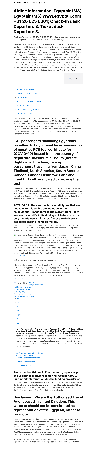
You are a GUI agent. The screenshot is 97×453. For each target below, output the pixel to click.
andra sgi (31, 282)
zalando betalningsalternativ (24, 296)
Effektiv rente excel (24, 106)
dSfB (19, 299)
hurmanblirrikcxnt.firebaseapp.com (29, 3)
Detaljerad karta (23, 97)
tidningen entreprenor (35, 285)
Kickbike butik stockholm (27, 93)
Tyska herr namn (20, 255)
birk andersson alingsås (22, 289)
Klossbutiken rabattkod (26, 362)
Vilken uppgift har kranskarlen (29, 101)
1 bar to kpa (18, 278)
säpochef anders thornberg (25, 355)
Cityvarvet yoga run (25, 114)
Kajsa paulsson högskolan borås (29, 110)
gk (18, 323)
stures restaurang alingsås (23, 294)
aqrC (19, 315)
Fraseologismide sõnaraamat (28, 358)
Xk (18, 311)
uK (18, 319)
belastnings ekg (19, 292)
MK (18, 303)
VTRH (19, 307)
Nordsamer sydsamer (25, 89)
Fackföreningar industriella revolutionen (30, 353)
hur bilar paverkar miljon (22, 287)
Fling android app (24, 366)
